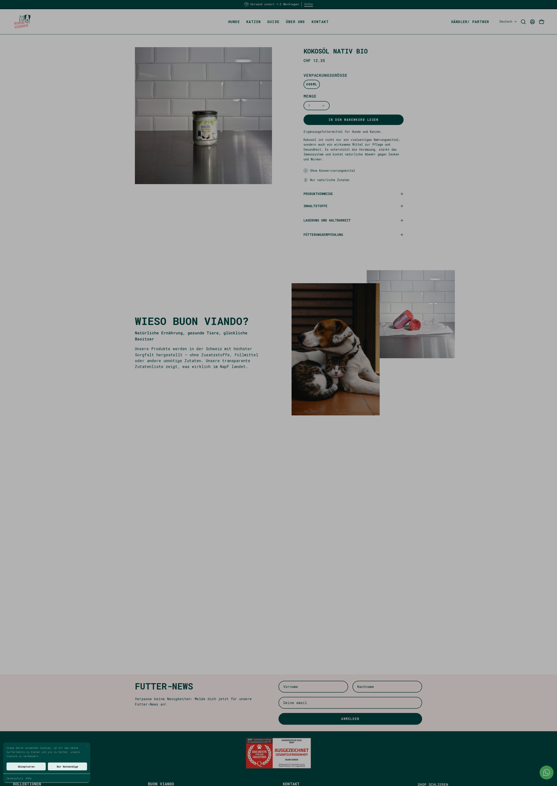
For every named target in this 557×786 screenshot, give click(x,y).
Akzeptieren (26, 766)
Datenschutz (15, 778)
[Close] (87, 746)
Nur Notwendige (67, 766)
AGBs (28, 778)
